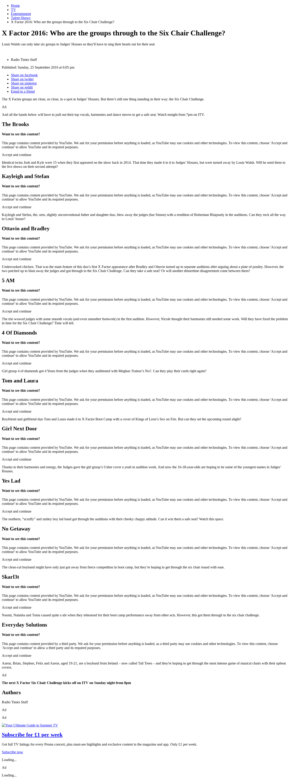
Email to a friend (23, 91)
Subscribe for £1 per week (32, 735)
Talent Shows (20, 18)
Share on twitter (22, 79)
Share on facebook (24, 75)
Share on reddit (22, 87)
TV (13, 10)
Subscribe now (12, 752)
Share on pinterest (24, 83)
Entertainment (21, 14)
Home (15, 5)
